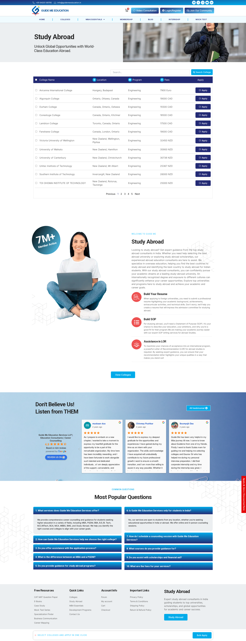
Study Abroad (75, 601)
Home (42, 19)
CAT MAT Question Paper (46, 597)
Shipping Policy (137, 605)
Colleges (65, 19)
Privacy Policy (136, 597)
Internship (174, 19)
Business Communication (45, 618)
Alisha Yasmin (186, 423)
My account (106, 601)
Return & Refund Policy (140, 610)
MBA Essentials (94, 19)
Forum (104, 597)
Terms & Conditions (139, 601)
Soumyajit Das (143, 423)
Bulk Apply (202, 635)
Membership (126, 19)
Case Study (39, 605)
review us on (54, 457)
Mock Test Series (42, 610)
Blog (150, 19)
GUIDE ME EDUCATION (54, 10)
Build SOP (150, 319)
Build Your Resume (155, 294)
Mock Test (201, 19)
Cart (103, 605)
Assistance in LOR (155, 341)
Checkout (105, 610)
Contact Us (74, 614)
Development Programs (80, 610)
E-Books (38, 601)
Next (137, 193)
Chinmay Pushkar (100, 423)
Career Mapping (41, 622)
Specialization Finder (44, 614)
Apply (204, 90)
